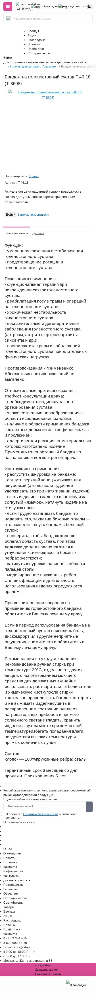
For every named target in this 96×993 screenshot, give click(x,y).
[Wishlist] (9, 89)
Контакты (10, 867)
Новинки (33, 44)
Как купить (11, 875)
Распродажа (36, 40)
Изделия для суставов (24, 66)
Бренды (33, 31)
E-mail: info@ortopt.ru (18, 947)
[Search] (8, 18)
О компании (12, 853)
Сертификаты (13, 902)
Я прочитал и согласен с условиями (41, 815)
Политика (10, 862)
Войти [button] (7, 57)
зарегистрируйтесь (59, 62)
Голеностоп (49, 66)
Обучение (10, 893)
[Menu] (7, 6)
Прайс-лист (35, 48)
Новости (9, 858)
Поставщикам (13, 884)
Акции (31, 35)
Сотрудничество (39, 53)
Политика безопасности (40, 814)
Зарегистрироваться (33, 214)
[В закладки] (76, 985)
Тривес (34, 176)
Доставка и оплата (16, 880)
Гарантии (10, 889)
